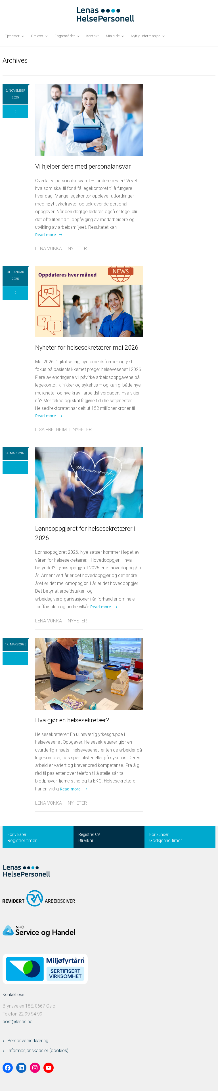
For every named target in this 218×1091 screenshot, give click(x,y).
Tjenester (12, 36)
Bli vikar (85, 840)
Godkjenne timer (165, 840)
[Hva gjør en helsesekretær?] (89, 674)
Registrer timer (22, 840)
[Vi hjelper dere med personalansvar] (89, 120)
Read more (45, 234)
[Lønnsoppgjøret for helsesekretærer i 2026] (89, 482)
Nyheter (77, 248)
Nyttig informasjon (145, 36)
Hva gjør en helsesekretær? (72, 720)
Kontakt (92, 36)
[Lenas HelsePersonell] (109, 14)
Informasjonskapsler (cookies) (37, 1050)
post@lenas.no (18, 1021)
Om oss (37, 36)
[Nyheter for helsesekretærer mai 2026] (89, 301)
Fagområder (64, 36)
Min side (113, 36)
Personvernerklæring (27, 1040)
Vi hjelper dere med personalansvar (83, 166)
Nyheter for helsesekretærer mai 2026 (86, 347)
